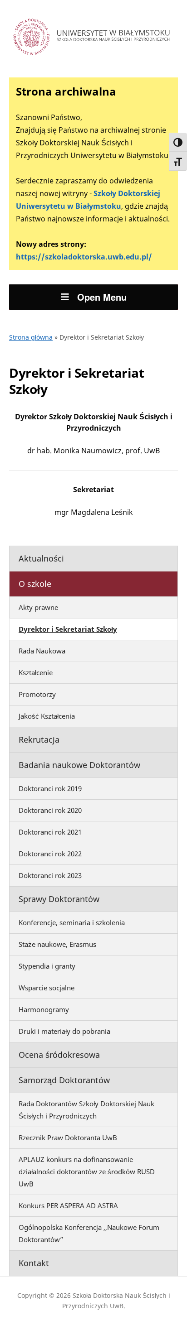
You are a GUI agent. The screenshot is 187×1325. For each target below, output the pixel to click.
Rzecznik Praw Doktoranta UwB (68, 1137)
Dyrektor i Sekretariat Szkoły (68, 629)
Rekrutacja (39, 739)
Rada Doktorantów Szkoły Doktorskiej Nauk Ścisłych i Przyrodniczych (86, 1109)
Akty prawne (38, 607)
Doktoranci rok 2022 (50, 853)
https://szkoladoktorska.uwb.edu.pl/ (84, 257)
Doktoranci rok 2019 (50, 788)
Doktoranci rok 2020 (50, 810)
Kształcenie (36, 672)
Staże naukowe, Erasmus (57, 944)
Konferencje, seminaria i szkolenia (72, 922)
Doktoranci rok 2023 (50, 875)
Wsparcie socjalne (46, 987)
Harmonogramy (44, 1009)
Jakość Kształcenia (47, 715)
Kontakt (34, 1263)
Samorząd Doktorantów (64, 1080)
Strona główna (31, 337)
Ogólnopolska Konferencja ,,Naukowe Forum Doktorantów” (89, 1233)
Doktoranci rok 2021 (50, 831)
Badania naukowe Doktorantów (79, 764)
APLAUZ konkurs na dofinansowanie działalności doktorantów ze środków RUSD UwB (87, 1171)
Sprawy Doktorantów (59, 898)
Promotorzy (37, 694)
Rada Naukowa (42, 650)
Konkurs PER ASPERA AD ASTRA (68, 1205)
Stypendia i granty (47, 965)
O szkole (35, 583)
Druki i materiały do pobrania (64, 1031)
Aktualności (41, 558)
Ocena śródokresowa (59, 1054)
